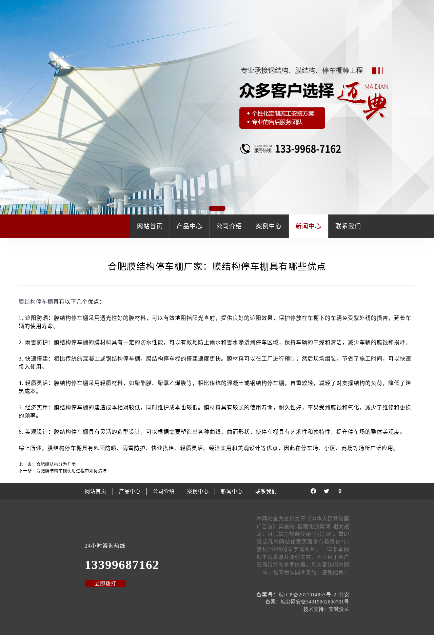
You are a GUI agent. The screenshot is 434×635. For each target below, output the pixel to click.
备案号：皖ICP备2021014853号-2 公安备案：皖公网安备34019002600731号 (303, 598)
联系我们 (348, 226)
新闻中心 (308, 226)
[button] (425, 108)
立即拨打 (105, 583)
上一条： (47, 464)
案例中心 (269, 226)
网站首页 (150, 226)
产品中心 (189, 226)
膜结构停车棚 (36, 302)
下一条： (63, 471)
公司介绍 (229, 226)
